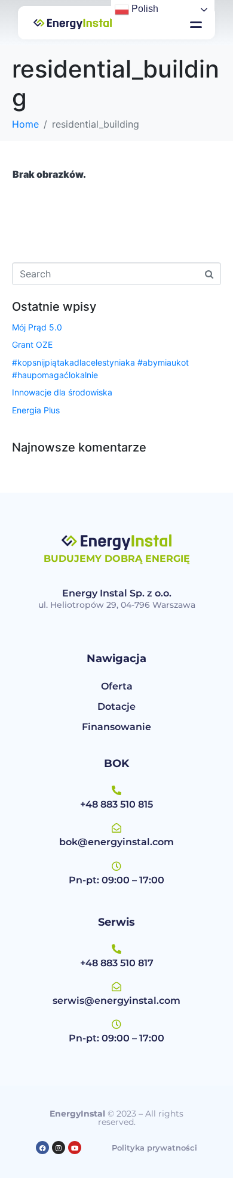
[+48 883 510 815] (116, 790)
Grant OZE (32, 344)
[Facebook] (42, 1147)
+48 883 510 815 (116, 804)
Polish (143, 9)
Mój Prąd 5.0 (37, 327)
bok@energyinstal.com (116, 842)
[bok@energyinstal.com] (116, 828)
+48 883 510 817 (117, 963)
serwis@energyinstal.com (116, 1000)
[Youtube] (74, 1147)
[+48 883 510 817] (116, 949)
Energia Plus (36, 410)
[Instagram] (58, 1147)
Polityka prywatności (154, 1147)
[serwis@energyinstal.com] (116, 986)
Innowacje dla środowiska (62, 392)
